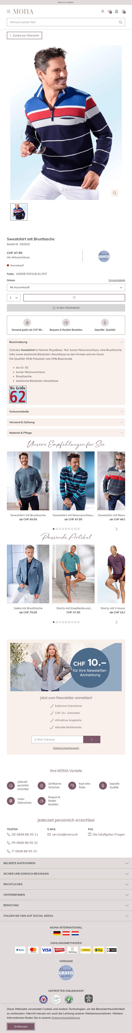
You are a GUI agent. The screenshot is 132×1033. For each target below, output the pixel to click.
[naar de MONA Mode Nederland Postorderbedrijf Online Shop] (75, 933)
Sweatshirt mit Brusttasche (28, 515)
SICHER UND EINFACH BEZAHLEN (26, 873)
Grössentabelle (117, 280)
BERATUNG (11, 905)
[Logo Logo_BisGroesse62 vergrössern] (17, 394)
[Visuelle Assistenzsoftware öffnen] (87, 998)
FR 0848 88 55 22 (25, 843)
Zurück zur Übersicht (26, 35)
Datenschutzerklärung (66, 1017)
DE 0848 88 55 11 (25, 834)
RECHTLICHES (13, 884)
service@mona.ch (65, 834)
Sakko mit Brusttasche (28, 608)
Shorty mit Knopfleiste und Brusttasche (73, 608)
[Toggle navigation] (8, 11)
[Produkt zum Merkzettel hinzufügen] (74, 297)
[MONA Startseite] (23, 11)
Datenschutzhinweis (66, 748)
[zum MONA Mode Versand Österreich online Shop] (66, 933)
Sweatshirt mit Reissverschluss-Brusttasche (73, 515)
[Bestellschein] (116, 11)
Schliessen (21, 1026)
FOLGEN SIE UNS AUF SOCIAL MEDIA (28, 915)
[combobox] (66, 22)
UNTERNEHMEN (14, 894)
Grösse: (11, 280)
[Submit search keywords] (120, 22)
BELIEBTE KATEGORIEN (19, 863)
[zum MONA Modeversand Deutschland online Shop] (56, 933)
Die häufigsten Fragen (109, 834)
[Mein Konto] (102, 11)
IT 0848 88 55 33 (24, 851)
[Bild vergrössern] (114, 193)
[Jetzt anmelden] (91, 739)
